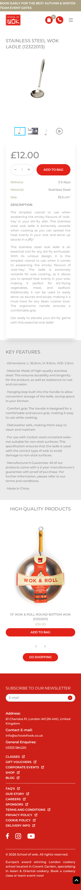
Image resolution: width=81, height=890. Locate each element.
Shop (10, 772)
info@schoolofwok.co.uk (24, 735)
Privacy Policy (19, 815)
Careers (13, 799)
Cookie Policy (18, 820)
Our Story (15, 794)
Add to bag (53, 169)
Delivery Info (18, 825)
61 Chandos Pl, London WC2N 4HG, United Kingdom (38, 721)
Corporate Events (23, 767)
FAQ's (11, 788)
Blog (10, 778)
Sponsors (15, 804)
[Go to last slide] (36, 646)
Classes (13, 757)
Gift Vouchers (19, 762)
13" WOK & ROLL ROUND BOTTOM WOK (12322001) (40, 617)
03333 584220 (16, 747)
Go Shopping (40, 657)
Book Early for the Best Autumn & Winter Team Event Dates (38, 6)
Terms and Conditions (26, 810)
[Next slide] (45, 646)
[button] (19, 131)
